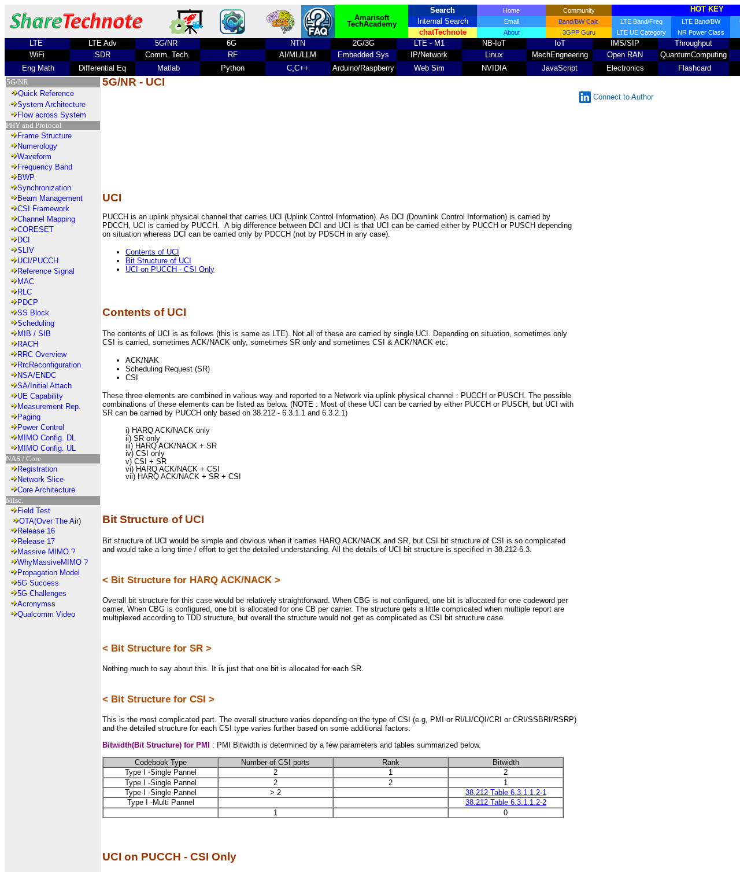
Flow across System (51, 115)
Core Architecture (46, 489)
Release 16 (36, 531)
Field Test (33, 510)
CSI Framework (43, 208)
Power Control (40, 427)
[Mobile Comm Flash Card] (232, 31)
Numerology (37, 146)
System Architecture (51, 104)
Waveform (34, 156)
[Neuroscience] (281, 32)
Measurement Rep (48, 406)
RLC (24, 292)
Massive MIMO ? (46, 551)
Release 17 (36, 541)
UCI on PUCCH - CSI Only (169, 269)
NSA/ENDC (36, 375)
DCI (23, 240)
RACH (27, 344)
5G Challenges (41, 593)
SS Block (33, 312)
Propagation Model (48, 572)
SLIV (25, 250)
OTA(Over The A (47, 521)
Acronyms (34, 603)
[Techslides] (188, 31)
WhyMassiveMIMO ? (52, 562)
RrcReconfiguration (49, 364)
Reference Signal (46, 271)
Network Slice (40, 479)
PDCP (27, 302)
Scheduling (35, 323)
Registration (37, 469)
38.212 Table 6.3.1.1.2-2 (505, 802)
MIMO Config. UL (46, 448)
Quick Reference (46, 93)
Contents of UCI (152, 252)
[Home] (76, 31)
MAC (25, 281)
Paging (28, 417)
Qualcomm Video (46, 614)
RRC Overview (41, 354)
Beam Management (50, 198)
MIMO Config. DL (46, 437)
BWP (26, 177)
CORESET (35, 229)
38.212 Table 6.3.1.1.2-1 (505, 792)
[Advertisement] (341, 140)
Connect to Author (623, 97)
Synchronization (44, 187)
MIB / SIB (34, 333)
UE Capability (40, 396)
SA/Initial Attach (44, 385)
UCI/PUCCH (37, 260)
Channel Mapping (46, 219)
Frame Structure (44, 135)
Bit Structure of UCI (158, 260)
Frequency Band (44, 167)
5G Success (38, 583)
